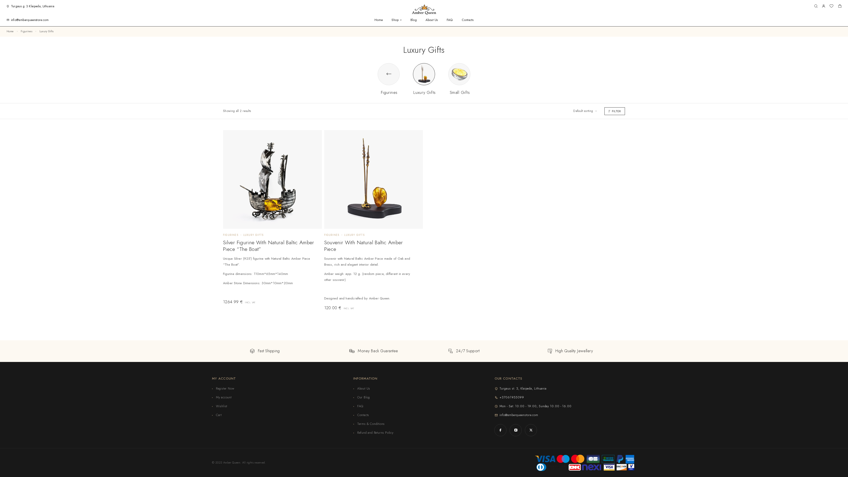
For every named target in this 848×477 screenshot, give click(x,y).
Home (379, 20)
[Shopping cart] (839, 6)
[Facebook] (500, 430)
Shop (395, 20)
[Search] (816, 6)
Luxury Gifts (253, 235)
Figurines (26, 31)
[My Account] (823, 6)
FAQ (450, 20)
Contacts (467, 20)
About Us (432, 20)
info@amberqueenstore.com (30, 20)
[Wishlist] (831, 6)
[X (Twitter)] (531, 430)
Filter (616, 111)
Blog (414, 20)
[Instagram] (515, 430)
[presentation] (269, 275)
